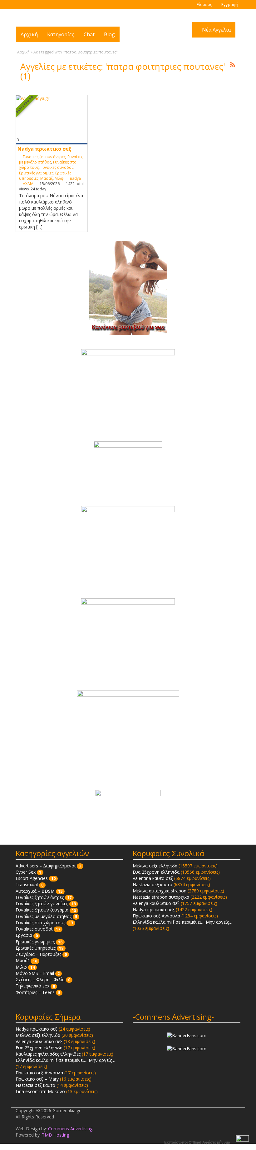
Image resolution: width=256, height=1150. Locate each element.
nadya (75, 178)
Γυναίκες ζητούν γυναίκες (42, 903)
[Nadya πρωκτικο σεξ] (51, 119)
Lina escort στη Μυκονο (40, 1091)
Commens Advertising (70, 1129)
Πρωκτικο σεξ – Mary (37, 1079)
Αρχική (29, 34)
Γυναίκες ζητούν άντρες (44, 156)
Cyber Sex (26, 872)
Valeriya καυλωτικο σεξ (156, 903)
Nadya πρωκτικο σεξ (44, 148)
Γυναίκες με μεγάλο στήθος (51, 159)
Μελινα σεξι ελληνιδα (155, 866)
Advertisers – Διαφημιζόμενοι (46, 866)
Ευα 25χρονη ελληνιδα (156, 872)
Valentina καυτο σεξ (153, 878)
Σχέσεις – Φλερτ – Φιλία (40, 979)
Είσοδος (204, 4)
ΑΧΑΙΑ (28, 183)
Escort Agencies (32, 878)
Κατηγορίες (60, 34)
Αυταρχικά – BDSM (35, 891)
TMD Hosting (55, 1135)
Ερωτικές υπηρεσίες (36, 948)
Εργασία (24, 935)
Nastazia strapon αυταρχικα (161, 897)
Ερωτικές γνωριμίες (36, 173)
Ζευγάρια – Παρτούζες (38, 954)
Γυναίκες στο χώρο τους (40, 923)
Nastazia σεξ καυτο (152, 884)
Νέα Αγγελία (216, 29)
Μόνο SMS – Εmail (35, 973)
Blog (109, 34)
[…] (39, 227)
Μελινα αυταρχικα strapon (159, 891)
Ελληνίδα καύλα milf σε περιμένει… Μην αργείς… (182, 922)
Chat (89, 34)
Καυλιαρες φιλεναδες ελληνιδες (48, 1054)
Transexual (27, 884)
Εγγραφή (229, 4)
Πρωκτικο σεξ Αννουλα (156, 916)
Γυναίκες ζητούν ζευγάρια (42, 910)
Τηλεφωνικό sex (32, 986)
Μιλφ (59, 178)
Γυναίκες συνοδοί (57, 167)
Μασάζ (46, 178)
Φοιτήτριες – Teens (35, 992)
